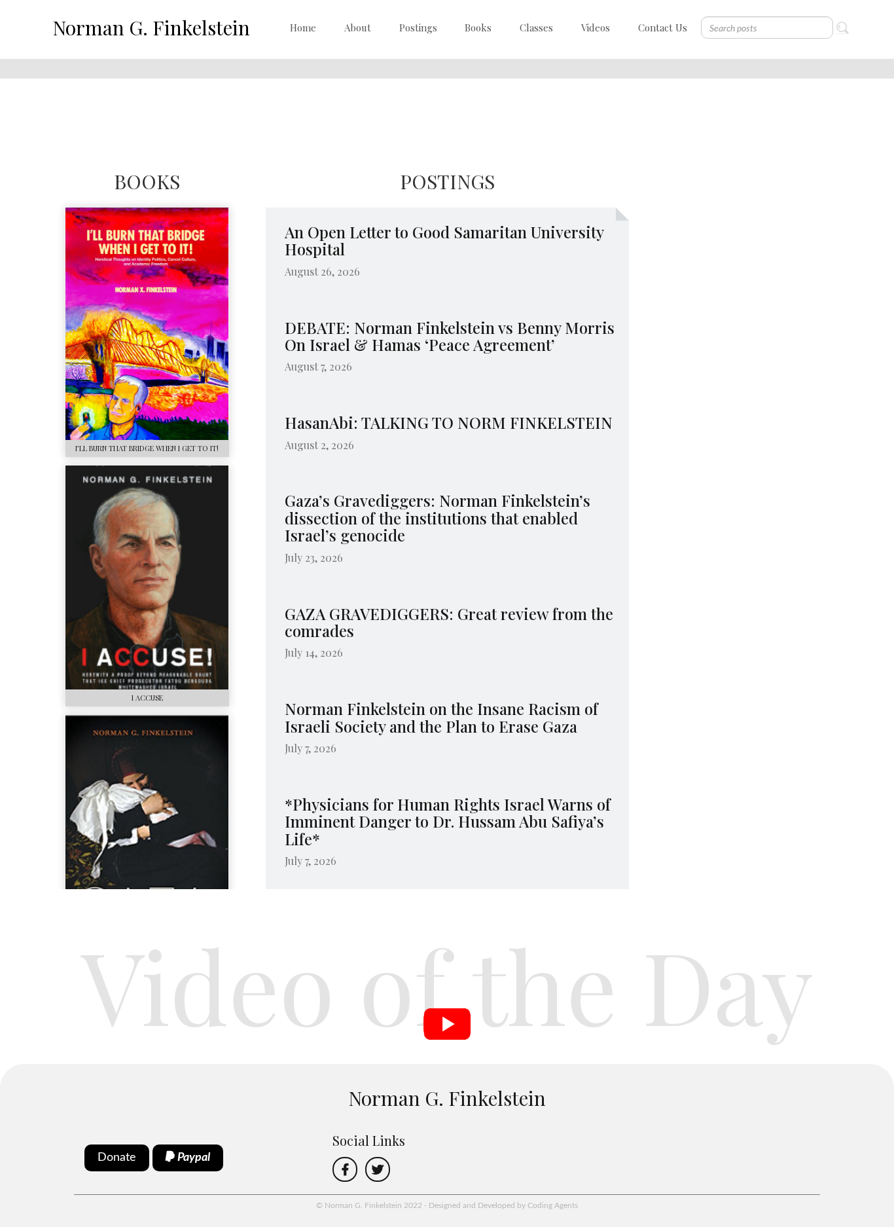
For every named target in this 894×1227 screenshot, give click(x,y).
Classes (536, 27)
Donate (117, 1157)
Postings (418, 27)
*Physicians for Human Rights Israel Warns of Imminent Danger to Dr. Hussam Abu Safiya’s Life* (448, 821)
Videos (595, 27)
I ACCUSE (147, 698)
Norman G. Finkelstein (151, 27)
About (357, 27)
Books (478, 27)
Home (303, 27)
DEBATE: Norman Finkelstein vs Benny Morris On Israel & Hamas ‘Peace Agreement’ (450, 336)
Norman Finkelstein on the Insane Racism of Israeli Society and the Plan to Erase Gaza (441, 717)
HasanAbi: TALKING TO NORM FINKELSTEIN (449, 422)
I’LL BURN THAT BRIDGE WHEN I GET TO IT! (147, 448)
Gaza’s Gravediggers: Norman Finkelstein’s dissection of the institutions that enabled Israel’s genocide (437, 517)
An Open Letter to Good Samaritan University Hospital (444, 240)
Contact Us (662, 27)
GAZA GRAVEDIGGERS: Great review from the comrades (449, 622)
